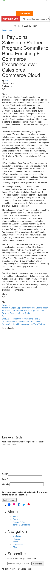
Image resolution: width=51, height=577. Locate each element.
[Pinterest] (28, 504)
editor (7, 80)
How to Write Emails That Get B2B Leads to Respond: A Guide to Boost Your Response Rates (25, 389)
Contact (16, 519)
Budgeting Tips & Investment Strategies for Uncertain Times (24, 422)
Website (6, 484)
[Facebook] (9, 504)
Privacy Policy (19, 522)
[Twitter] (23, 504)
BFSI (15, 547)
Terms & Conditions (21, 524)
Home (15, 516)
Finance (16, 538)
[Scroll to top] (2, 573)
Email (5, 479)
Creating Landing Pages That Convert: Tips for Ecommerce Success (23, 355)
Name (5, 473)
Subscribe (37, 563)
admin (7, 363)
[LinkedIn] (19, 504)
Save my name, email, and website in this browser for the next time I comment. (25, 493)
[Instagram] (14, 504)
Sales (15, 541)
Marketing (17, 536)
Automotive (18, 544)
